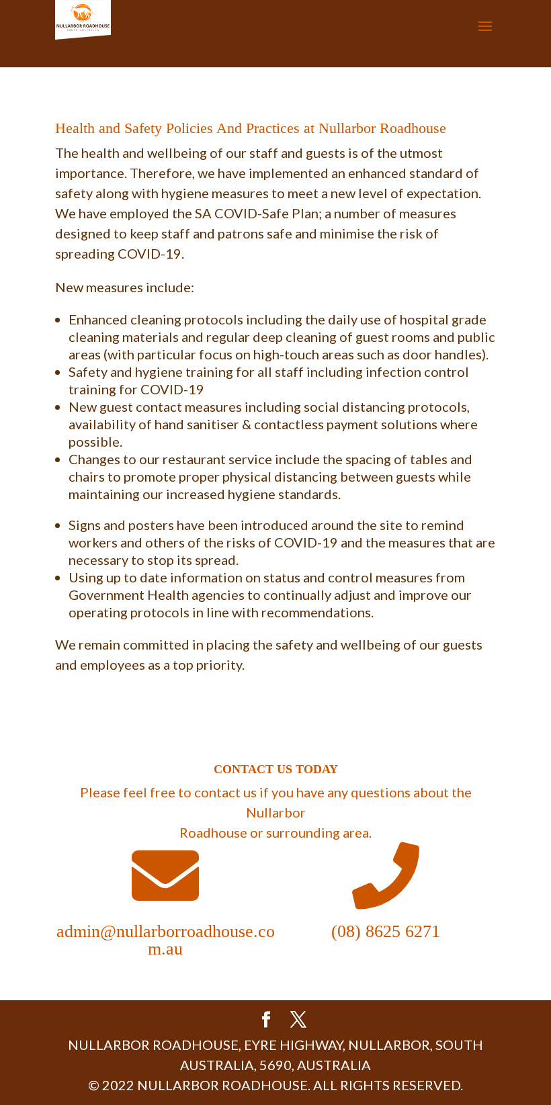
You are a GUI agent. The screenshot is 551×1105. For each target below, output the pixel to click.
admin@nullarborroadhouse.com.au (165, 940)
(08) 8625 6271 (385, 931)
